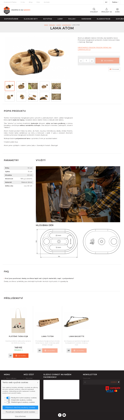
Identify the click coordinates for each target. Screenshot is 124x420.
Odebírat (114, 382)
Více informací (20, 416)
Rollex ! (72, 19)
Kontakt (47, 2)
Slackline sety (31, 19)
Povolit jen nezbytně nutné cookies (20, 412)
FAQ (38, 2)
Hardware (86, 19)
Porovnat (115, 69)
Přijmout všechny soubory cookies (20, 407)
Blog (30, 2)
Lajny (60, 19)
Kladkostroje (103, 19)
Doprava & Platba (10, 2)
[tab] (41, 278)
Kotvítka (47, 19)
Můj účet (29, 378)
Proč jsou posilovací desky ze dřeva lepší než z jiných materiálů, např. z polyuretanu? (39, 278)
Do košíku (108, 60)
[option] (18, 332)
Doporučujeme (11, 19)
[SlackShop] (17, 14)
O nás (23, 2)
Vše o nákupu (11, 378)
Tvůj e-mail (86, 378)
